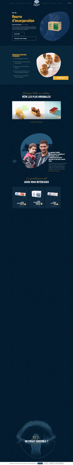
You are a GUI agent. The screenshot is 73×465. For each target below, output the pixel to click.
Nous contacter (53, 3)
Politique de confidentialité (59, 463)
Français (70, 3)
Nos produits (29, 3)
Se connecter (60, 3)
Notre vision (11, 3)
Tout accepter (40, 463)
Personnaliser (52, 463)
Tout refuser (46, 463)
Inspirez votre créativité (20, 3)
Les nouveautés (44, 3)
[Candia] (36, 6)
